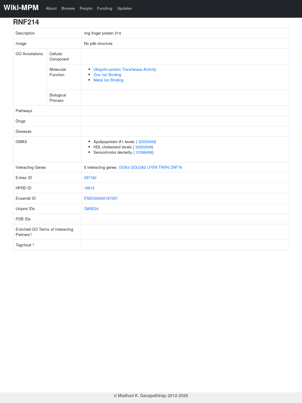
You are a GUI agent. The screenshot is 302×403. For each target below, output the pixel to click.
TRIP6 (163, 167)
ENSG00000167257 (101, 198)
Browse (68, 8)
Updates (124, 8)
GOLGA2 (138, 167)
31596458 (144, 152)
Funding (104, 8)
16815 (89, 188)
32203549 (146, 141)
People (86, 8)
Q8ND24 (91, 208)
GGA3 (124, 167)
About (51, 8)
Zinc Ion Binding (107, 74)
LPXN (152, 167)
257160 (90, 177)
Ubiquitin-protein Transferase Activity (124, 69)
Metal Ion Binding (108, 80)
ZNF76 (176, 167)
